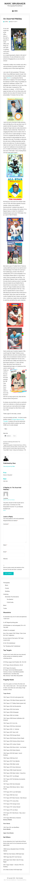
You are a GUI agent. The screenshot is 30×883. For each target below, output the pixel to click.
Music (6, 585)
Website (5, 558)
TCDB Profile (10, 602)
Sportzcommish (21, 448)
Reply (4, 510)
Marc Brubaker (15, 3)
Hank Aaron (19, 445)
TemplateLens (13, 879)
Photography (6, 582)
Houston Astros (6, 446)
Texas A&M (6, 450)
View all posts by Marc (9, 466)
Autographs (9, 445)
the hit (8, 78)
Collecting (10, 441)
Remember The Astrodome (12, 596)
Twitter (5, 608)
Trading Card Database (18, 450)
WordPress (24, 879)
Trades (10, 450)
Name (5, 545)
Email (5, 552)
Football (15, 445)
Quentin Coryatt (10, 448)
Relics (15, 448)
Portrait (7, 588)
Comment (6, 524)
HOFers (24, 445)
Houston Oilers (14, 446)
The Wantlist (10, 599)
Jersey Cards (21, 446)
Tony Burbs (5, 498)
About (4, 605)
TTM (25, 450)
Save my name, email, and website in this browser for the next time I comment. (13, 568)
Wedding (7, 591)
